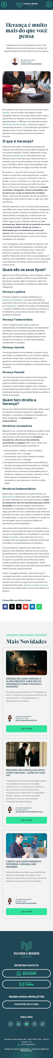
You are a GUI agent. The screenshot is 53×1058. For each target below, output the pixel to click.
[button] (5, 606)
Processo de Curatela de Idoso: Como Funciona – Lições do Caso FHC (25, 773)
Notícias (34, 720)
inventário (14, 537)
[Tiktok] (42, 1024)
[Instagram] (10, 1024)
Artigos (23, 63)
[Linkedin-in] (18, 1024)
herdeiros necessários (12, 300)
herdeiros (17, 156)
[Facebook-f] (34, 1024)
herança (6, 113)
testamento (11, 306)
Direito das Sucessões (34, 63)
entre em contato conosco (36, 585)
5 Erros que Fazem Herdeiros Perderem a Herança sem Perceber (23, 864)
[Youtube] (26, 1024)
